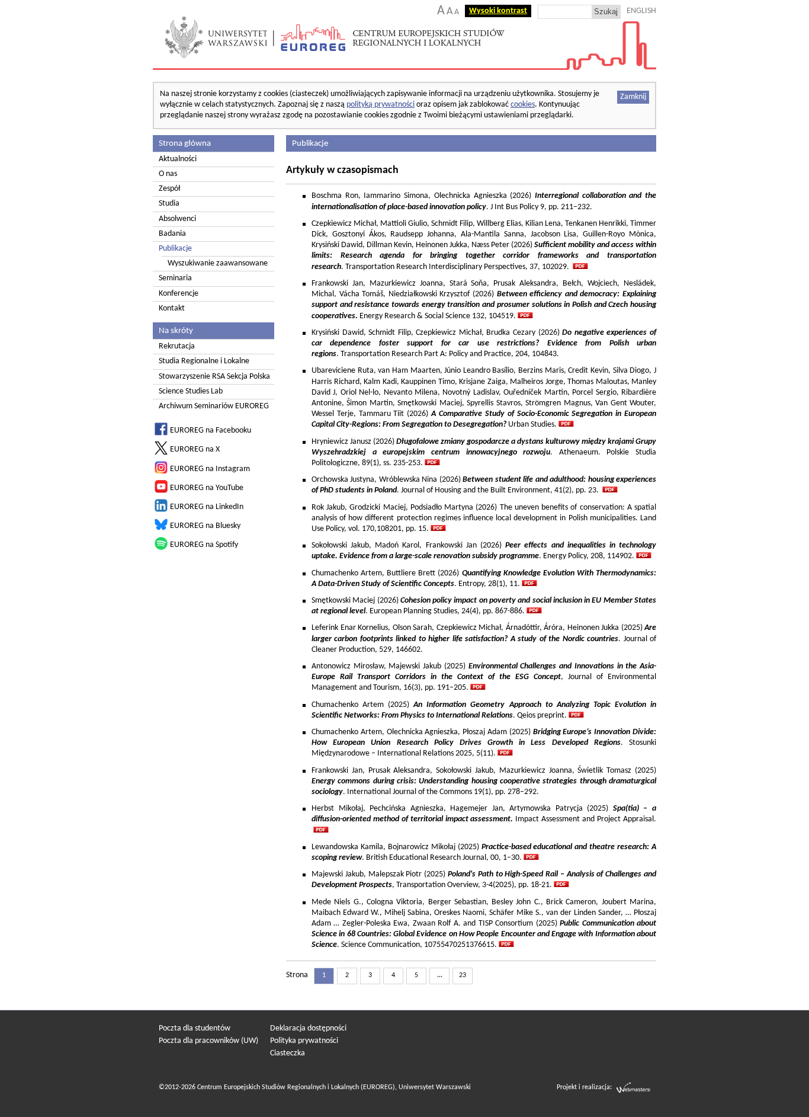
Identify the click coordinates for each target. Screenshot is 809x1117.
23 (462, 975)
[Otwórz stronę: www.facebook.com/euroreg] (161, 433)
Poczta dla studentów (194, 1028)
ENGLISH (641, 11)
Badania (172, 233)
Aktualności (178, 159)
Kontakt (172, 308)
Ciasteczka (287, 1053)
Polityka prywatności (304, 1040)
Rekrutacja (177, 346)
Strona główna (185, 143)
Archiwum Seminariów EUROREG (214, 406)
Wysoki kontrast (498, 11)
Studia (169, 203)
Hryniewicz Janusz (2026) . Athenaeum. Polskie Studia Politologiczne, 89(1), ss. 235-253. (484, 452)
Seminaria (175, 278)
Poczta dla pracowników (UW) (208, 1040)
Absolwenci (177, 219)
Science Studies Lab (191, 391)
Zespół (169, 188)
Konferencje (178, 293)
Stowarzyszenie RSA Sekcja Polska (214, 376)
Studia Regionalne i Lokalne (204, 361)
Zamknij (633, 96)
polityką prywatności (380, 104)
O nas (168, 173)
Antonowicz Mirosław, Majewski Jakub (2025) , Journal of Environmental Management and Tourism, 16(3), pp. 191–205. (484, 677)
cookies (523, 104)
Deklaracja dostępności (308, 1028)
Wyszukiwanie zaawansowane (218, 263)
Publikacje (175, 248)
